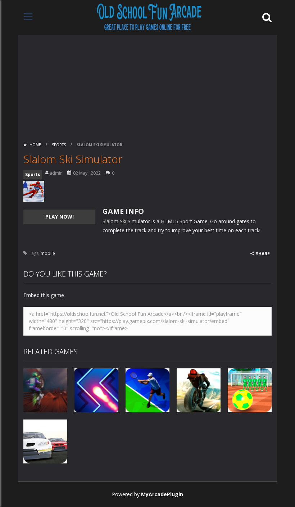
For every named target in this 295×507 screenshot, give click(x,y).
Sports (59, 144)
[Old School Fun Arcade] (149, 16)
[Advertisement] (147, 85)
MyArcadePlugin (162, 494)
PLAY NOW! (59, 216)
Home (35, 144)
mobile (48, 253)
